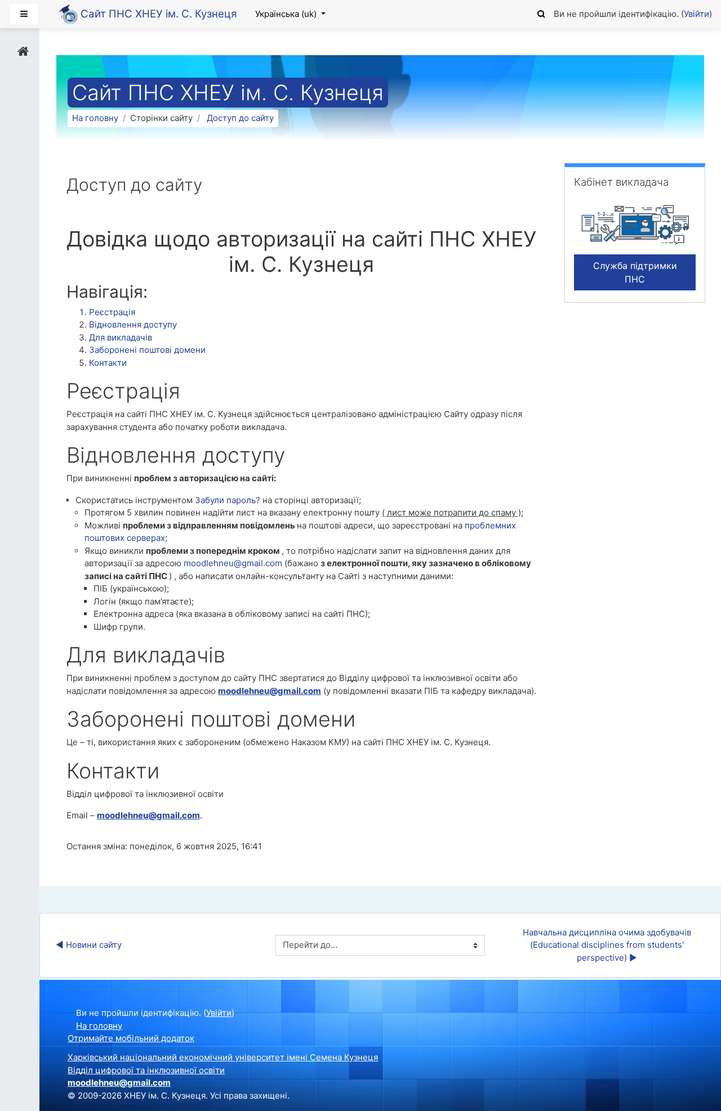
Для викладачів (120, 337)
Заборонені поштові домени (147, 349)
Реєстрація (112, 312)
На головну (95, 118)
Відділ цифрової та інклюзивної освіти (146, 1070)
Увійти (696, 13)
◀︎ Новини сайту (89, 944)
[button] (541, 12)
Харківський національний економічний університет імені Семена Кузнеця (223, 1057)
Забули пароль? (228, 500)
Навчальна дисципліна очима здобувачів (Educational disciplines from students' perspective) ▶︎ (608, 945)
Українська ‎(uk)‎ (287, 13)
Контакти (108, 362)
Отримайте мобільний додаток (131, 1038)
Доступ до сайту (240, 118)
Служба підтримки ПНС (635, 272)
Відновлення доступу (133, 324)
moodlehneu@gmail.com (233, 563)
